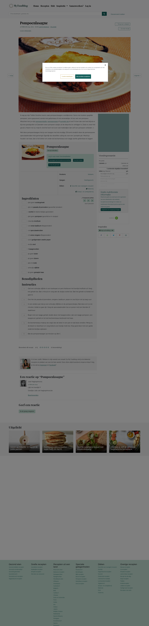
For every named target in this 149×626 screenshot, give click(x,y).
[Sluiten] (105, 65)
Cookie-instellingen (67, 76)
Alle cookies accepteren (83, 76)
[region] (75, 72)
